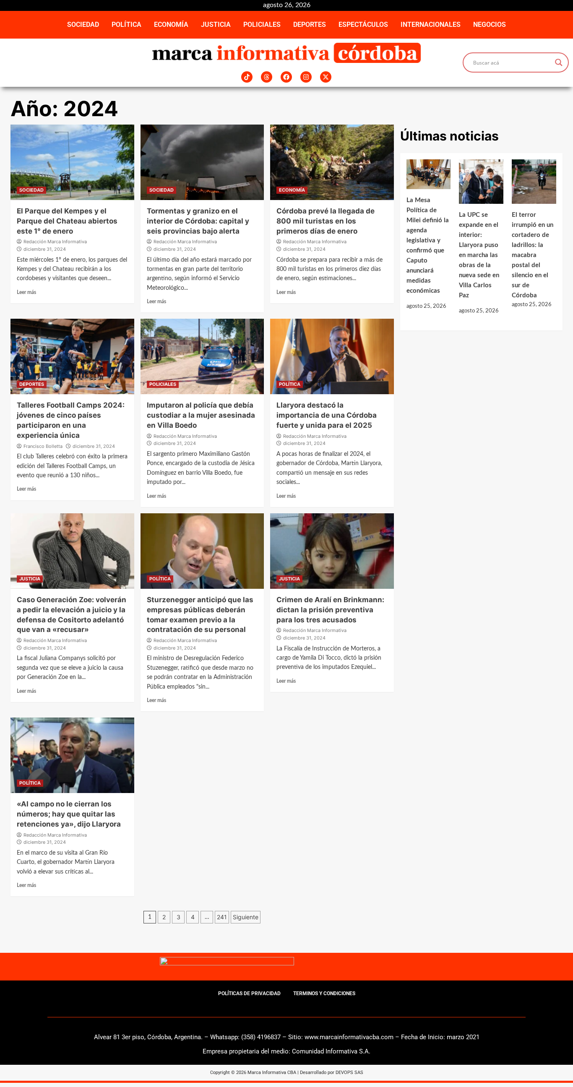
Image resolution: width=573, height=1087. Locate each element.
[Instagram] (306, 77)
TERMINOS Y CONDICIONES (324, 993)
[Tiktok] (247, 77)
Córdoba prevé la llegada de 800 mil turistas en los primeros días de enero (325, 221)
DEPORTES (309, 25)
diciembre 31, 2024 (44, 249)
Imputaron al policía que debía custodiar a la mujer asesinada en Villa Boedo (201, 415)
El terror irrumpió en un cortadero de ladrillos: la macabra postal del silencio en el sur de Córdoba (532, 255)
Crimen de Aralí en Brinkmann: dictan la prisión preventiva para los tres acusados (330, 610)
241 (222, 917)
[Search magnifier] (559, 62)
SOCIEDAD (83, 25)
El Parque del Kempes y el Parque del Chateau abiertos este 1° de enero (67, 221)
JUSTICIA (216, 25)
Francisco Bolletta (43, 446)
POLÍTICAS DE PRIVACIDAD (249, 993)
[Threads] (266, 77)
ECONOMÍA (171, 25)
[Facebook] (286, 77)
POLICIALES (262, 25)
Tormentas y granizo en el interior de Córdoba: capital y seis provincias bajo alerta (198, 221)
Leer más (26, 292)
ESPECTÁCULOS (363, 25)
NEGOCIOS (489, 25)
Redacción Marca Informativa (55, 241)
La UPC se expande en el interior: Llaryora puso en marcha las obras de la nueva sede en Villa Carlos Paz (479, 255)
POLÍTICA (126, 25)
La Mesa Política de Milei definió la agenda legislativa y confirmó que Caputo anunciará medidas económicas (427, 245)
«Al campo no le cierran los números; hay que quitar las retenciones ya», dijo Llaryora (69, 814)
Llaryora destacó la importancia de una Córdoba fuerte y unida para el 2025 (326, 415)
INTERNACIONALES (431, 25)
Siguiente (245, 917)
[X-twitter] (325, 77)
